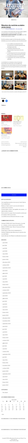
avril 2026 (5, 251)
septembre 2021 (6, 354)
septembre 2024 (7, 293)
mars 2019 (5, 379)
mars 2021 (5, 360)
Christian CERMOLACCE (10, 29)
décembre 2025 (6, 262)
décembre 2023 (6, 318)
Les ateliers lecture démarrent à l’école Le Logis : (12, 216)
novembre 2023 (6, 320)
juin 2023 (5, 329)
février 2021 (5, 362)
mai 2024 (5, 304)
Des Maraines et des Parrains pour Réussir (13, 418)
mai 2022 (5, 348)
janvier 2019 (5, 385)
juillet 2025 (5, 273)
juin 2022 (5, 346)
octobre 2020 (6, 368)
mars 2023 (5, 334)
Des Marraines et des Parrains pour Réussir (13, 429)
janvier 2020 (5, 371)
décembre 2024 (6, 287)
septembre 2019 (7, 374)
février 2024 (5, 312)
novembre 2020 (6, 365)
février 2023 (5, 337)
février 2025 (5, 284)
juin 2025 (5, 276)
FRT (17, 440)
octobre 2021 (6, 351)
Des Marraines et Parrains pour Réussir (14, 6)
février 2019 (5, 382)
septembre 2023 (7, 323)
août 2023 (5, 326)
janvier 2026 (5, 259)
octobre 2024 (6, 290)
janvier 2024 (5, 315)
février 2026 (5, 256)
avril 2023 (5, 332)
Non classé (5, 392)
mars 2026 (5, 253)
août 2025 (5, 270)
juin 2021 (5, 357)
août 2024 (5, 295)
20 (12, 408)
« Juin (2, 414)
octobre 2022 (6, 340)
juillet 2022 (5, 343)
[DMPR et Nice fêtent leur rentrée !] (6, 130)
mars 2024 (5, 309)
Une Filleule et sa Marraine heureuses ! (17, 235)
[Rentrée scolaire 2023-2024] (6, 118)
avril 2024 (5, 307)
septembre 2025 (7, 267)
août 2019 (5, 376)
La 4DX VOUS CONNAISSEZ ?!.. (14, 230)
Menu (15, 20)
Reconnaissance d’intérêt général (5, 143)
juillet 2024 (5, 298)
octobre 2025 (6, 265)
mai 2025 (5, 279)
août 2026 (5, 242)
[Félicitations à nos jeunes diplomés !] (18, 118)
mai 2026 (5, 248)
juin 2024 (5, 301)
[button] (7, 75)
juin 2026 (5, 245)
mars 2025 (5, 281)
